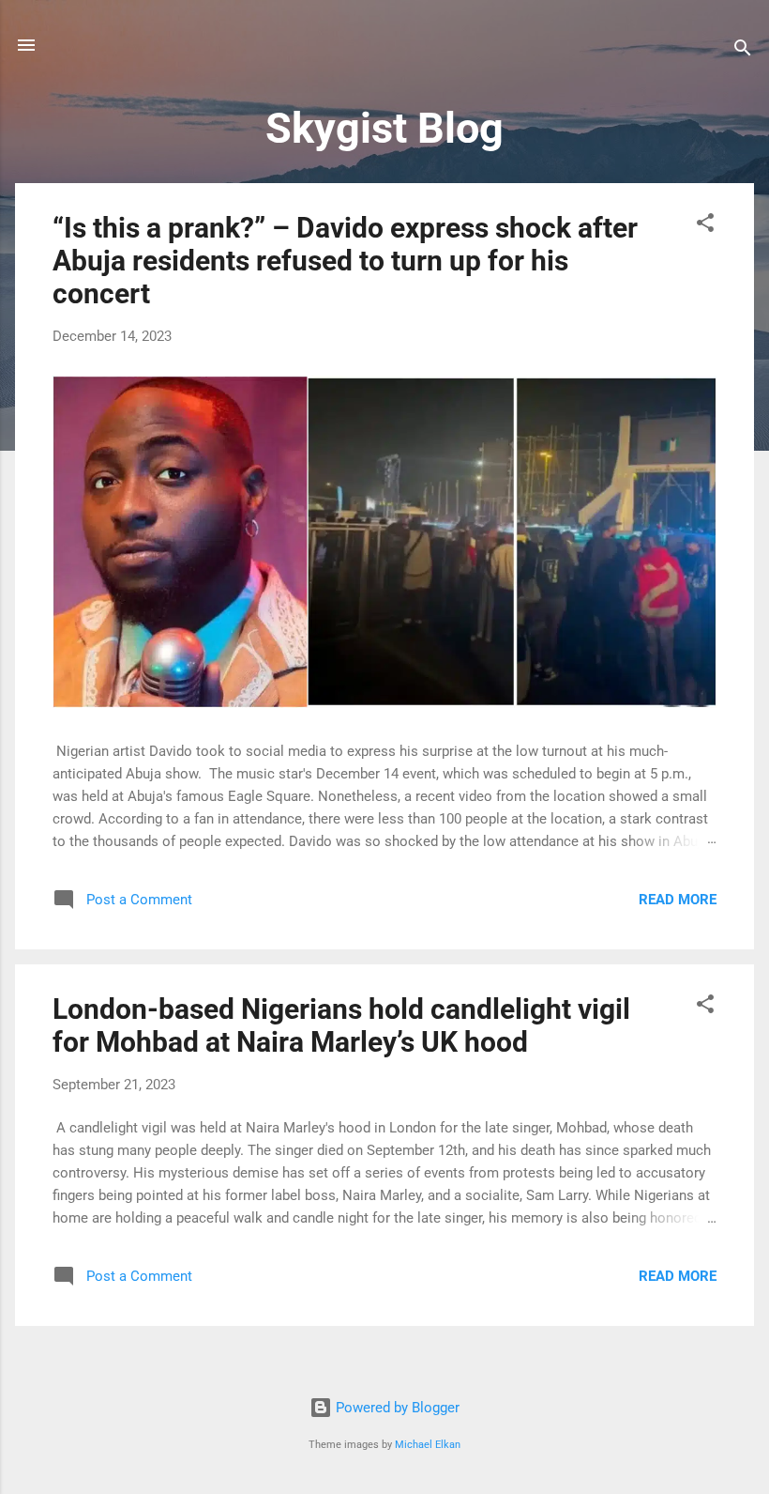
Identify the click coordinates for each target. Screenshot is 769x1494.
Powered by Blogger (396, 1407)
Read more (677, 899)
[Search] (742, 51)
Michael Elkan (427, 1445)
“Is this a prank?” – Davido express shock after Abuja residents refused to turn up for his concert (345, 260)
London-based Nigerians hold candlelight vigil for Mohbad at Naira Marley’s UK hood (341, 1025)
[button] (705, 225)
